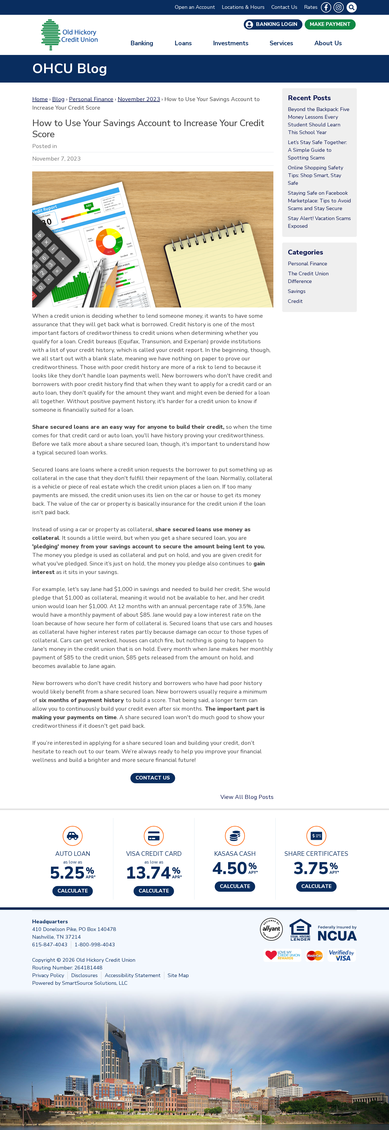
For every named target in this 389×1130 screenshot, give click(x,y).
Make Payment (330, 24)
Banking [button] (141, 43)
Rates (311, 7)
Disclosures (84, 975)
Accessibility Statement (133, 975)
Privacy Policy (48, 975)
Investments (230, 43)
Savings (297, 291)
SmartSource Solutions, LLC (95, 983)
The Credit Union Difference (308, 277)
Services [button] (281, 43)
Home (40, 99)
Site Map (178, 975)
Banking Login (276, 24)
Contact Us (284, 7)
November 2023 (139, 99)
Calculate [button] (73, 890)
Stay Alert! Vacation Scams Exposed (319, 222)
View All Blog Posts (247, 797)
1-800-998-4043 (95, 944)
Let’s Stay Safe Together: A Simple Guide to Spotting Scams (317, 150)
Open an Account (195, 7)
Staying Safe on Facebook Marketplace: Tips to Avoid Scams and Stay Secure (319, 201)
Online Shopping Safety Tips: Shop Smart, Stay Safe (315, 175)
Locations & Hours (243, 7)
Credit (295, 301)
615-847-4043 (49, 944)
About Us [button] (328, 43)
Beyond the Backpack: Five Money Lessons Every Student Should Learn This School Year (318, 121)
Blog (58, 99)
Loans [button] (183, 43)
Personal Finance (91, 99)
